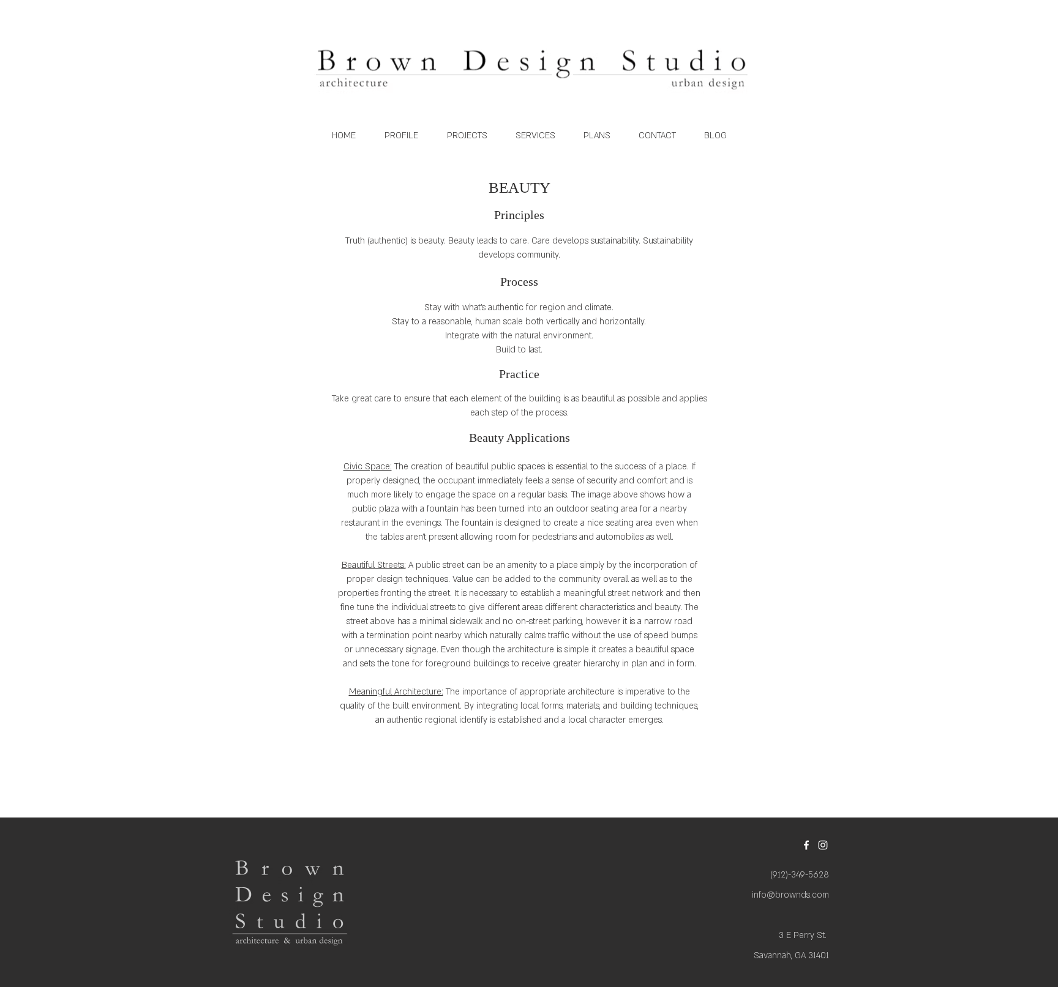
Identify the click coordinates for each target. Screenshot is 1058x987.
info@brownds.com (790, 895)
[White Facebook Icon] (806, 845)
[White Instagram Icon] (823, 845)
